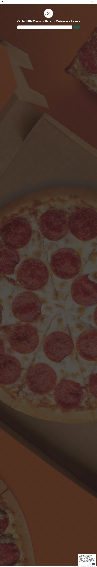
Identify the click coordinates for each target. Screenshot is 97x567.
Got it (93, 564)
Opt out (89, 564)
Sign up (92, 1)
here (90, 561)
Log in (88, 1)
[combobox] (45, 27)
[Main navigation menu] (2, 1)
